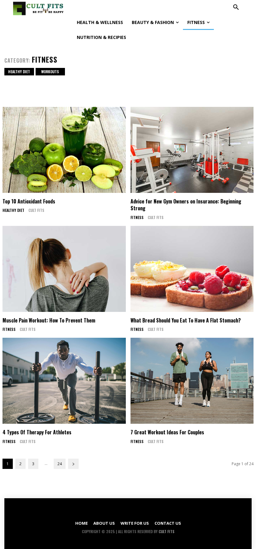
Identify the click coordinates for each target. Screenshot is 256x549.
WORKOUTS (50, 71)
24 (59, 463)
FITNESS (137, 217)
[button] (236, 7)
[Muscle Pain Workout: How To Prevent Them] (64, 269)
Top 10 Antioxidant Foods (28, 201)
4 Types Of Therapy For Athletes (36, 432)
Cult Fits (36, 210)
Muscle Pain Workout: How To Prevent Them (48, 320)
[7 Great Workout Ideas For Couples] (192, 381)
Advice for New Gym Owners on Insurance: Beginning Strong (185, 205)
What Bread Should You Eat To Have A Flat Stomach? (185, 320)
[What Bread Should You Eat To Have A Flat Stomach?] (192, 269)
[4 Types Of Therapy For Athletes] (64, 381)
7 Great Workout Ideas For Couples (167, 432)
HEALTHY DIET (19, 71)
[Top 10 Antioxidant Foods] (64, 150)
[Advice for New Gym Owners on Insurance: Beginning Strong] (192, 150)
